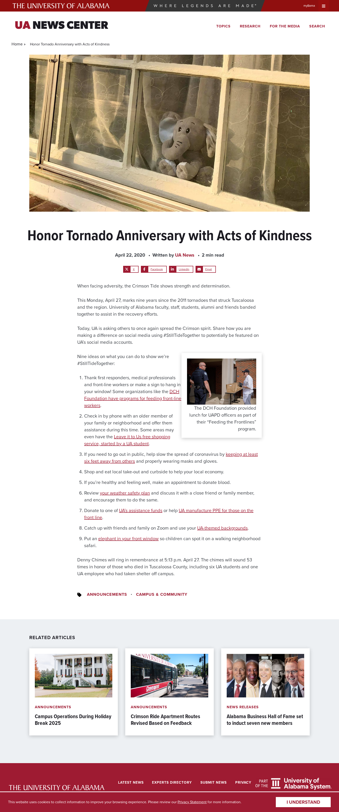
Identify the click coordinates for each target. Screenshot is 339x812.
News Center (61, 26)
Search (317, 26)
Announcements (107, 594)
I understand (303, 802)
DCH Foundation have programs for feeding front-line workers (132, 398)
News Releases (243, 707)
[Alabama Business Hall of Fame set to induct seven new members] (265, 692)
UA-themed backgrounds (222, 528)
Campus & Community (161, 594)
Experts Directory (172, 782)
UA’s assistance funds (140, 510)
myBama (309, 5)
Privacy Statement (192, 802)
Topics (223, 26)
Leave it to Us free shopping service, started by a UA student (127, 440)
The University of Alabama (61, 6)
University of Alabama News (56, 788)
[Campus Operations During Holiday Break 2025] (73, 692)
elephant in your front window (128, 538)
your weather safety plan (125, 492)
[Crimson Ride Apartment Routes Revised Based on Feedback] (169, 692)
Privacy (243, 782)
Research (250, 26)
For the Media (285, 26)
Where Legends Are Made (204, 6)
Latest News (131, 782)
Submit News (213, 782)
